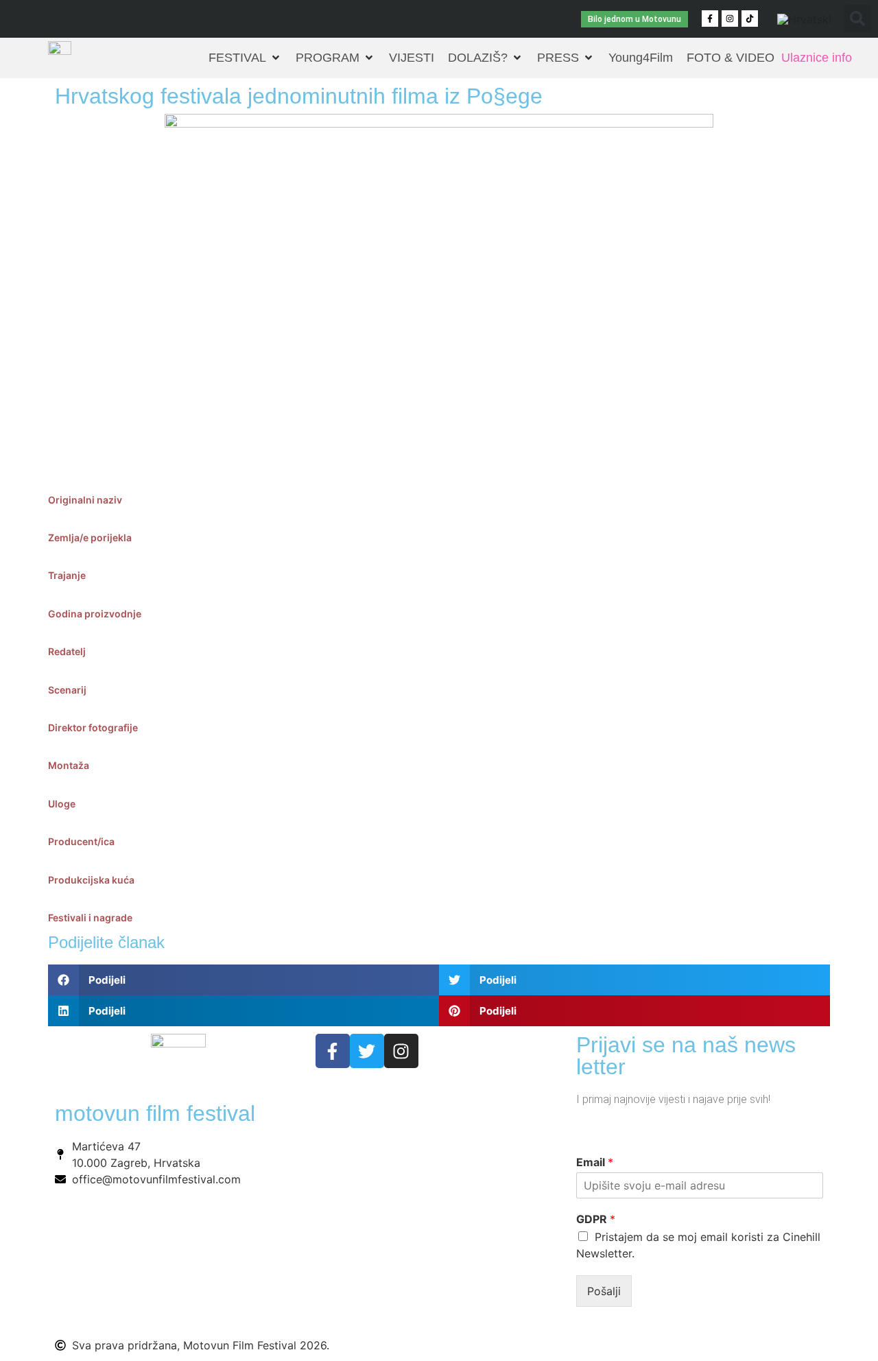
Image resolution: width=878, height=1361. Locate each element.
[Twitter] (367, 1051)
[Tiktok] (749, 18)
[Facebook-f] (710, 18)
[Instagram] (730, 18)
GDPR (595, 1219)
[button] (857, 18)
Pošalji (604, 1291)
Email (594, 1162)
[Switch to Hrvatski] (804, 19)
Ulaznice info (816, 57)
